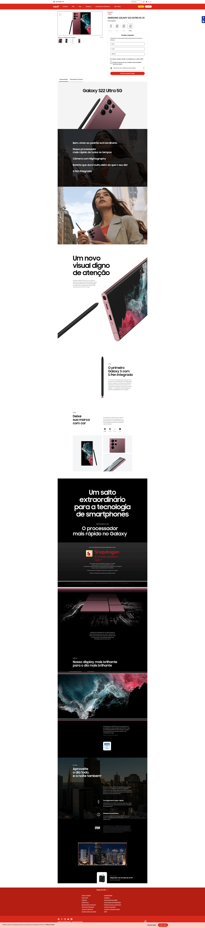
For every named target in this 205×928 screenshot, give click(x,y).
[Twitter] (62, 919)
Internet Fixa (85, 902)
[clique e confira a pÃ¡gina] (57, 6)
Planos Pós (85, 898)
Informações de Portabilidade (112, 902)
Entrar (149, 6)
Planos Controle (86, 895)
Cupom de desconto (87, 909)
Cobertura (107, 898)
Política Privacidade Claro (64, 921)
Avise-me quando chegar (127, 73)
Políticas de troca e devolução (112, 905)
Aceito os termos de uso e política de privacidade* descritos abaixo (127, 63)
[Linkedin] (71, 919)
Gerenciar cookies (151, 925)
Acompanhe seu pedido (110, 900)
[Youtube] (68, 919)
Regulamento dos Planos (89, 905)
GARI (105, 911)
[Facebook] (59, 919)
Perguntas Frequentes (88, 907)
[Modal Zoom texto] (150, 2)
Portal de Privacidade (77, 921)
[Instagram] (65, 919)
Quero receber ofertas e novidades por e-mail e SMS (128, 59)
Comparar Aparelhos (110, 907)
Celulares (84, 900)
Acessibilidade (108, 895)
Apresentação (64, 79)
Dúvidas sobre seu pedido (89, 911)
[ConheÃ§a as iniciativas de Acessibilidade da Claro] (144, 2)
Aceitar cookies (163, 925)
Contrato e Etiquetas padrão (112, 909)
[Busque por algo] (132, 2)
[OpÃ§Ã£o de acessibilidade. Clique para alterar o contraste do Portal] (146, 2)
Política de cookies (50, 924)
